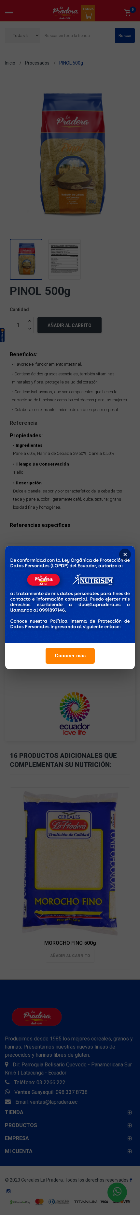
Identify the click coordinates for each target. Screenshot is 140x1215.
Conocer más (70, 656)
